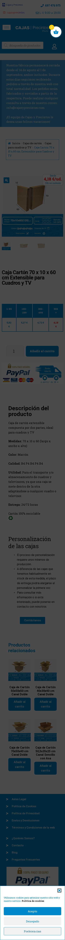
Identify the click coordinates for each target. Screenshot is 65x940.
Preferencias (32, 931)
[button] (59, 890)
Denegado (32, 921)
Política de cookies (33, 900)
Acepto (32, 911)
